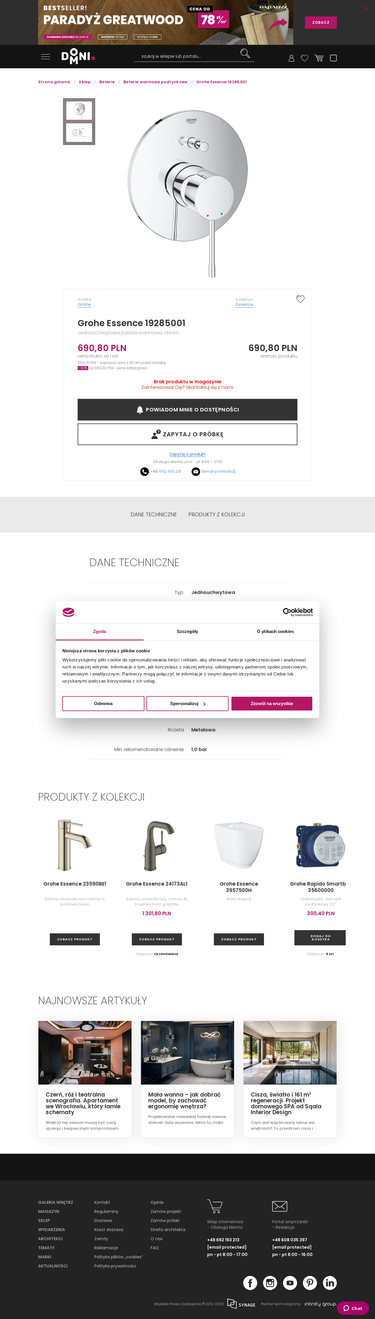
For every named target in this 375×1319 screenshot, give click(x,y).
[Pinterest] (310, 1288)
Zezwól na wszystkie (272, 703)
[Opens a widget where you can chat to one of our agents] (353, 1308)
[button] (79, 110)
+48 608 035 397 (289, 1240)
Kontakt (102, 1202)
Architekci (50, 1239)
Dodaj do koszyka (321, 938)
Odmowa (103, 703)
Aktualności (53, 1266)
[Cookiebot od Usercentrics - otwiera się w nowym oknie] (287, 612)
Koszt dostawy (109, 1230)
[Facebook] (250, 1288)
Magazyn (48, 1211)
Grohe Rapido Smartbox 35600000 (321, 887)
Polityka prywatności (115, 1266)
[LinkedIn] (330, 1288)
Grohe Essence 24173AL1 (157, 883)
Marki (44, 1257)
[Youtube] (290, 1288)
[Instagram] (270, 1288)
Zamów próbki (165, 1220)
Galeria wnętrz (55, 1202)
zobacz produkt (75, 939)
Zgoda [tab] (99, 631)
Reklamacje (106, 1248)
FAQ (155, 1248)
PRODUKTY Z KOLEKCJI (216, 514)
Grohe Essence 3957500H (239, 887)
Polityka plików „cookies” (118, 1257)
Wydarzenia (51, 1230)
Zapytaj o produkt (188, 454)
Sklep (44, 1220)
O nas (157, 1239)
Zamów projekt (166, 1211)
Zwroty (101, 1239)
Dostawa (103, 1220)
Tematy (46, 1248)
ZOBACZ (321, 22)
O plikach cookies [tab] (275, 631)
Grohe (84, 304)
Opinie (157, 1202)
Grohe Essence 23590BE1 (74, 883)
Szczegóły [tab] (187, 631)
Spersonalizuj (184, 703)
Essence (244, 304)
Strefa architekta (168, 1230)
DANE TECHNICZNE (154, 514)
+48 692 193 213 (165, 471)
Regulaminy (106, 1211)
